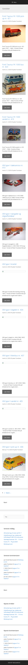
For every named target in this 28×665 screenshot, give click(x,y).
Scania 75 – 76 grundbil (11, 542)
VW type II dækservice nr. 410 (12, 166)
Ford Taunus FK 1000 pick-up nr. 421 (13, 17)
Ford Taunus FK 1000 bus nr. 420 (13, 65)
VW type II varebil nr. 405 (12, 401)
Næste (8, 493)
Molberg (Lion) (8, 544)
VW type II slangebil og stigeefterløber (11, 214)
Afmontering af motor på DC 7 (13, 533)
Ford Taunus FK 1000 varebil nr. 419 (11, 118)
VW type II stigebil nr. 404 (12, 309)
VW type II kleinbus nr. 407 (13, 355)
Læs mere (7, 55)
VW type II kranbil (9, 264)
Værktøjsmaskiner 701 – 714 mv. (13, 539)
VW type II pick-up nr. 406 (12, 447)
